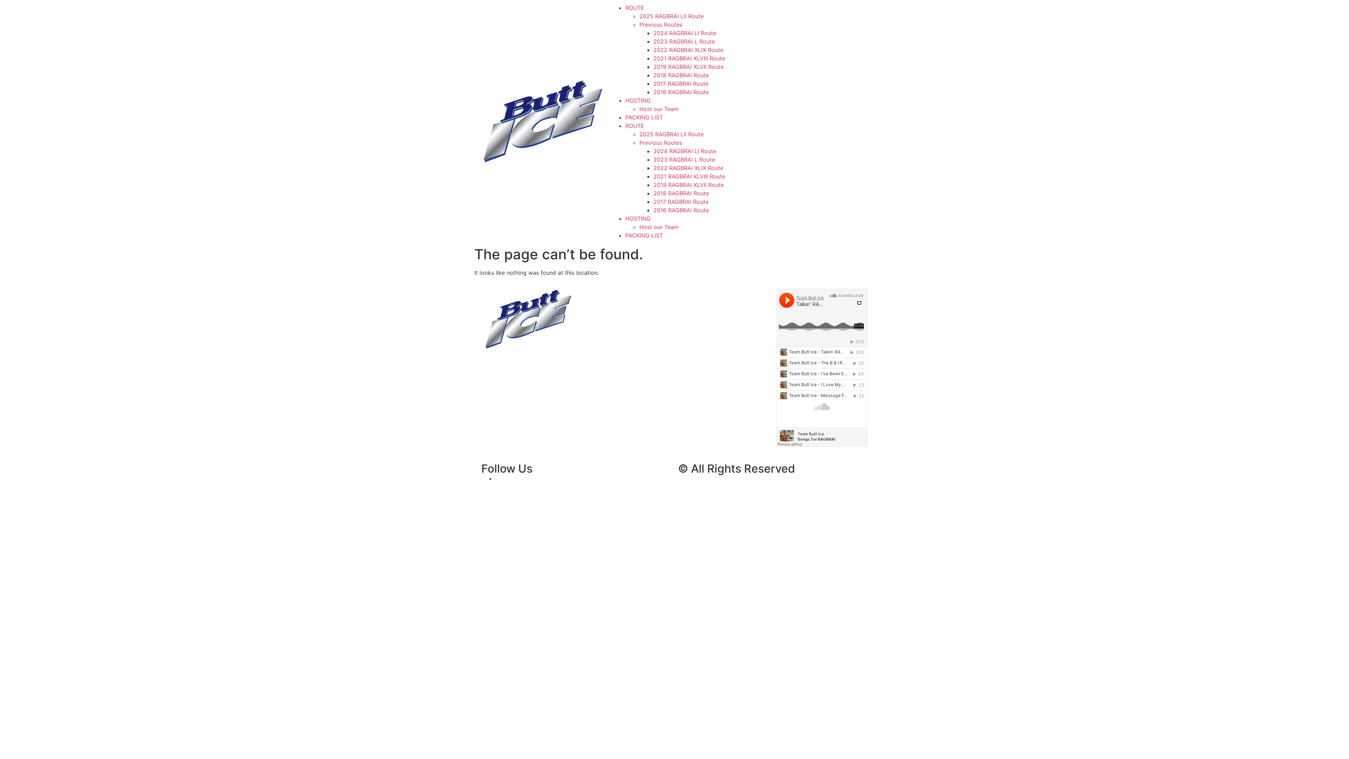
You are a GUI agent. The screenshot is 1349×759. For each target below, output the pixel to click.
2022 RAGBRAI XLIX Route (688, 49)
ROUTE (634, 7)
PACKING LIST (644, 117)
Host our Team (659, 108)
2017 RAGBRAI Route (681, 83)
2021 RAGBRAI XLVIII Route (689, 58)
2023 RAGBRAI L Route (684, 41)
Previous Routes (660, 24)
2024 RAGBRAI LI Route (684, 33)
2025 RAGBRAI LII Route (671, 16)
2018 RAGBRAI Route (681, 75)
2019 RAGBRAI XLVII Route (688, 66)
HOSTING (638, 100)
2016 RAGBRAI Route (681, 92)
